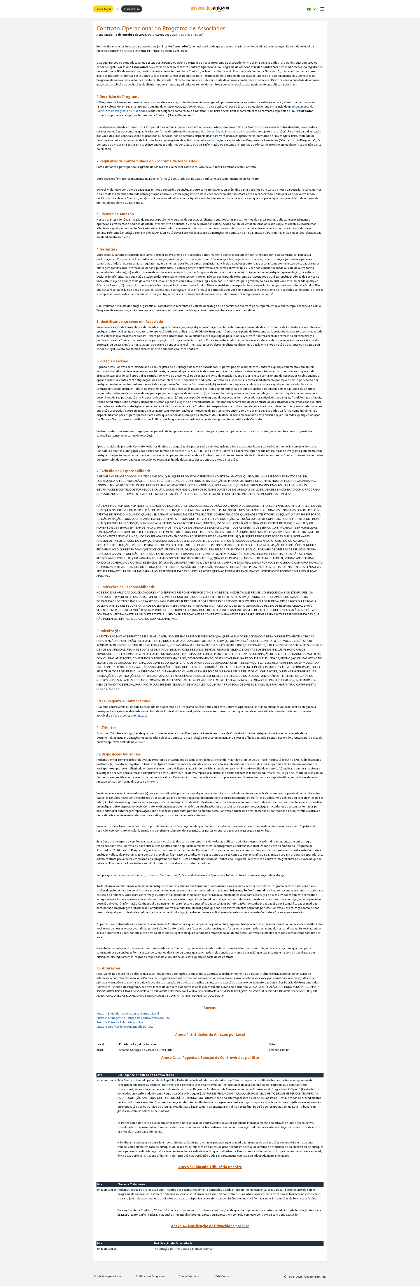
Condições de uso (190, 1276)
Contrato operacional (108, 1276)
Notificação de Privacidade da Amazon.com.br (184, 1248)
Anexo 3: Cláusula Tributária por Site (119, 1022)
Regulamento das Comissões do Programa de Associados (220, 131)
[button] (311, 9)
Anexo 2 (141, 715)
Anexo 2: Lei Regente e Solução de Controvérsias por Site (133, 1018)
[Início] (210, 9)
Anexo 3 (140, 742)
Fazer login (103, 9)
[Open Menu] (321, 9)
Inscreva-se (132, 9)
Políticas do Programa (231, 71)
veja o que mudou (190, 34)
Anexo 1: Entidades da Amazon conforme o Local (127, 1013)
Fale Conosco (224, 1276)
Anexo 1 (129, 50)
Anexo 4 (152, 781)
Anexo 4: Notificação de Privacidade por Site (125, 1026)
